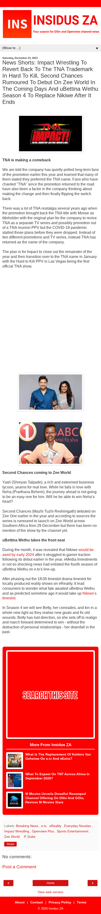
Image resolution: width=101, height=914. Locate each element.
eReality (55, 826)
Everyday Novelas (78, 826)
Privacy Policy (60, 902)
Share (10, 844)
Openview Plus (43, 831)
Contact (36, 902)
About (20, 902)
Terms (81, 902)
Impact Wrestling (17, 831)
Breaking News (27, 826)
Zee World (12, 836)
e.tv (44, 826)
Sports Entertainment (73, 831)
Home (50, 883)
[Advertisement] (50, 321)
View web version (50, 892)
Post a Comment (19, 866)
